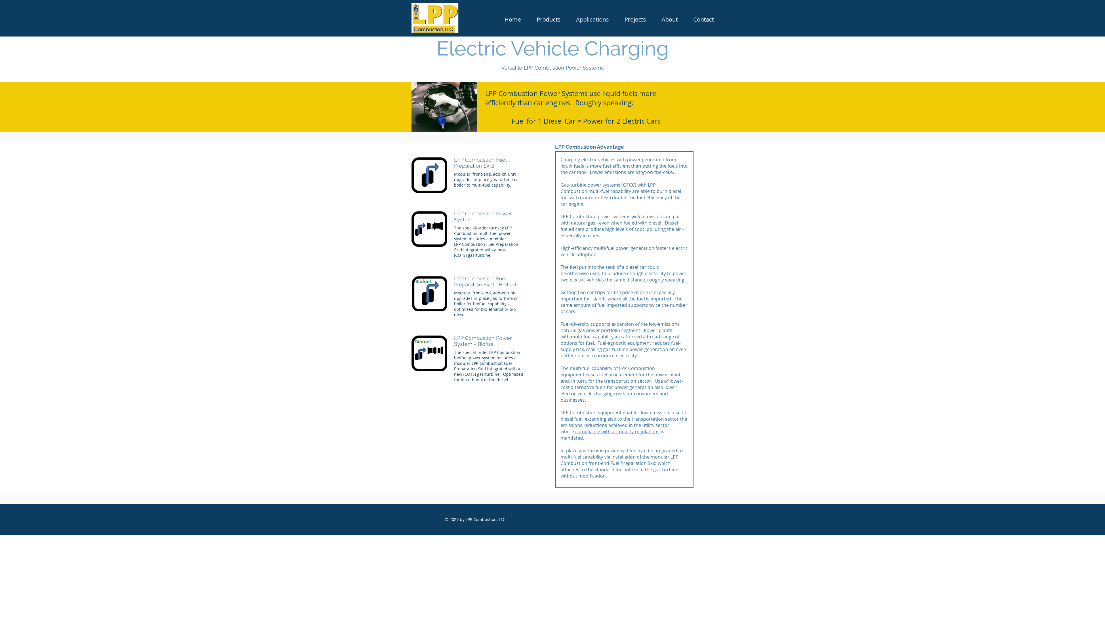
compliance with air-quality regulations (617, 431)
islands (599, 299)
